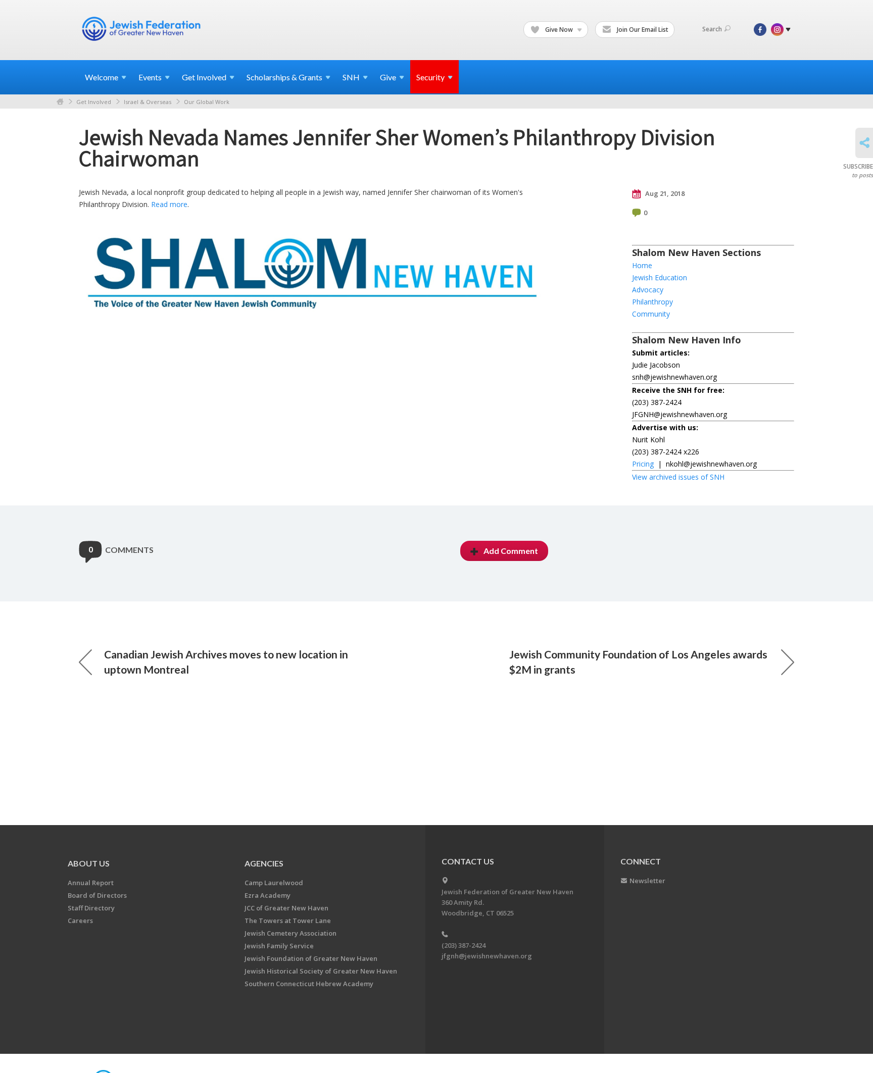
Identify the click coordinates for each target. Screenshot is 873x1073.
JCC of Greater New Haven (286, 907)
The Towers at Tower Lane (288, 920)
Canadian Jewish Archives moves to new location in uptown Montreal (226, 662)
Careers (80, 920)
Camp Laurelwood (274, 882)
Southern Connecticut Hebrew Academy (309, 983)
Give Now (559, 29)
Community (651, 314)
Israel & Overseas (147, 102)
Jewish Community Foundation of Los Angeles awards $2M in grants (638, 662)
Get (204, 77)
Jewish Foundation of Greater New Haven (311, 958)
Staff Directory (91, 907)
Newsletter (647, 880)
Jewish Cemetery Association (290, 933)
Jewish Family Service (279, 945)
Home (60, 101)
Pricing (643, 464)
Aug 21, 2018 (664, 193)
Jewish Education (659, 277)
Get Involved (93, 102)
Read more (169, 204)
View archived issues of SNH (678, 477)
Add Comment (510, 550)
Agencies (264, 863)
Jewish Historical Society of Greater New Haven (321, 971)
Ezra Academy (267, 895)
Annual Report (91, 882)
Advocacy (647, 289)
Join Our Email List (641, 29)
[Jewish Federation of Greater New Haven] (142, 28)
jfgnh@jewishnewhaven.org (487, 955)
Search (712, 29)
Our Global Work (206, 102)
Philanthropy (652, 301)
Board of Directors (97, 895)
